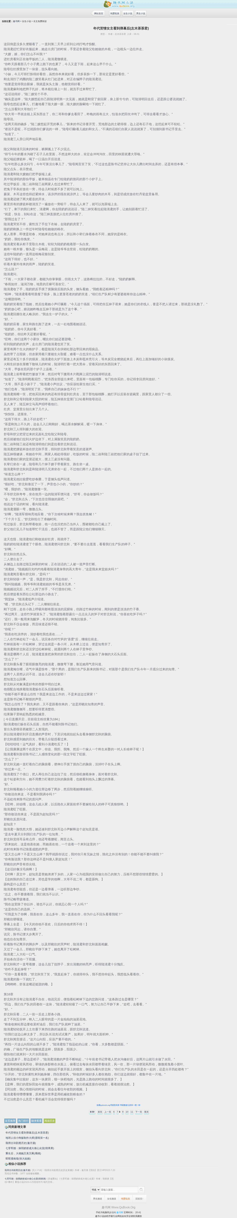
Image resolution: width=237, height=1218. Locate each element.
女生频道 (111, 1198)
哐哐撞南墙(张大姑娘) (18, 1158)
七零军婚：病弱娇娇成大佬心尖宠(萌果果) (30, 1148)
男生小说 (140, 13)
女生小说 (127, 13)
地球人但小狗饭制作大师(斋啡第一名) (27, 1137)
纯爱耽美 (114, 13)
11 (132, 1112)
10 (127, 1112)
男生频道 (97, 1198)
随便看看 (36, 1120)
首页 (100, 1112)
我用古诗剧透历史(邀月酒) (21, 1143)
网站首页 (98, 13)
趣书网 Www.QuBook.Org (118, 1207)
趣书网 (16, 21)
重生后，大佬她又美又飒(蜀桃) (23, 1153)
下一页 (138, 1112)
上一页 (107, 1112)
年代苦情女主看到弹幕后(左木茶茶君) (27, 1132)
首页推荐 (10, 1120)
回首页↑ (139, 1198)
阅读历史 (49, 1120)
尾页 (146, 1112)
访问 (113, 1212)
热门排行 (23, 1120)
